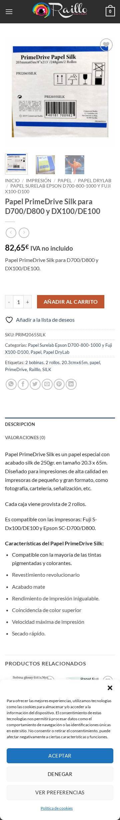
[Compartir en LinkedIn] (71, 384)
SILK (46, 369)
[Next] (104, 92)
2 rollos (53, 362)
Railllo (34, 369)
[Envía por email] (47, 384)
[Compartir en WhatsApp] (11, 384)
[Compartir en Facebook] (23, 384)
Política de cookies (57, 808)
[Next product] (11, 233)
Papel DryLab (94, 180)
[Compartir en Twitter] (35, 384)
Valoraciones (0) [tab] (25, 437)
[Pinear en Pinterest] (59, 384)
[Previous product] (24, 233)
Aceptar (59, 756)
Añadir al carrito (71, 302)
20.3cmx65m (75, 362)
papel (95, 362)
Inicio (12, 180)
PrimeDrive (16, 369)
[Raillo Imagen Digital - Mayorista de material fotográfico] (60, 11)
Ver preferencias (59, 792)
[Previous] (16, 92)
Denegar (60, 774)
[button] (110, 688)
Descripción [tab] (20, 424)
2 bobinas (34, 362)
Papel (65, 180)
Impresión (38, 180)
